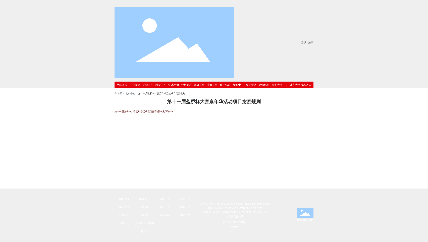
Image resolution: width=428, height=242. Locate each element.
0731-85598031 (218, 203)
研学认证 (124, 215)
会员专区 (164, 215)
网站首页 (124, 199)
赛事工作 (184, 207)
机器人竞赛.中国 (235, 216)
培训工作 (164, 207)
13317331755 (256, 203)
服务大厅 (124, 223)
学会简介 (144, 199)
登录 (304, 42)
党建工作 (164, 199)
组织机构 (184, 215)
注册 (310, 42)
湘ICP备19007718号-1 (234, 222)
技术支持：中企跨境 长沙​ (255, 212)
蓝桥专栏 (130, 93)
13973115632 (235, 203)
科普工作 (184, 199)
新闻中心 (144, 215)
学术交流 (124, 207)
